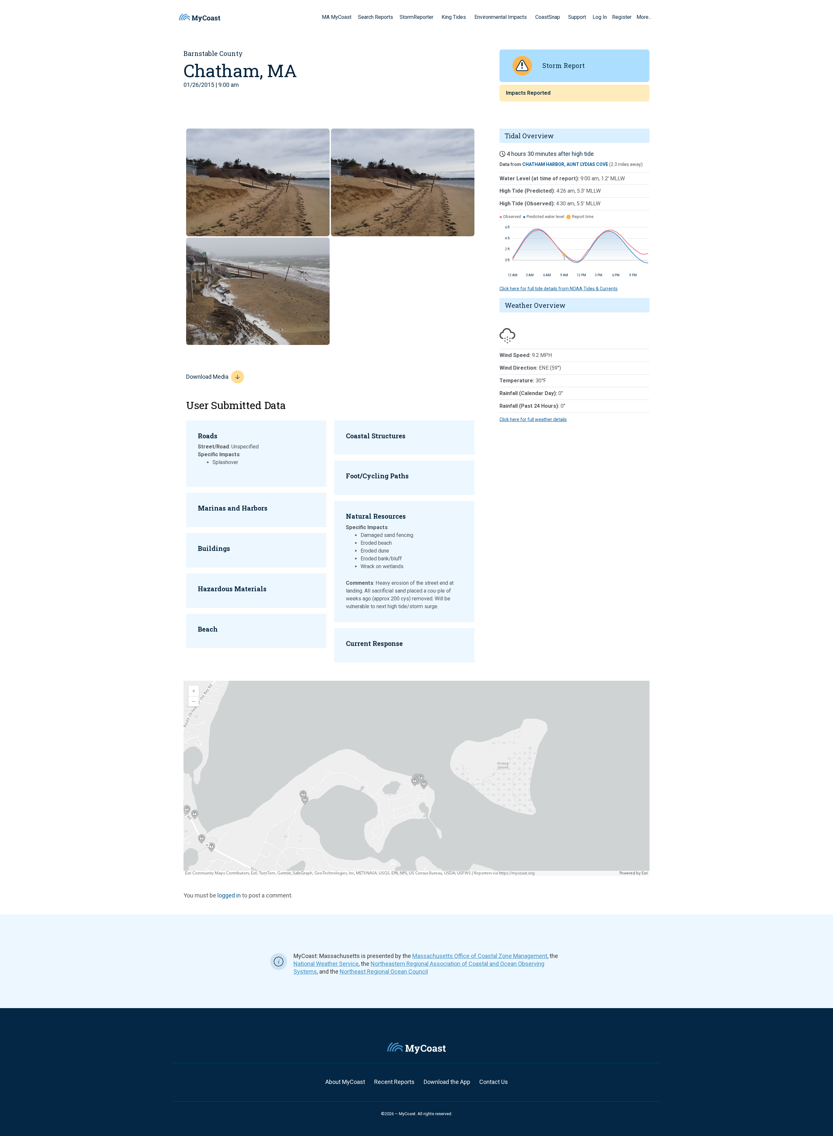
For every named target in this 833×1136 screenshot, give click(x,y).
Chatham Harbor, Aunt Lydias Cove (565, 164)
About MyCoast (345, 1081)
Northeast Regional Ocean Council (384, 971)
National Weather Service (326, 963)
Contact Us (493, 1081)
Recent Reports (394, 1081)
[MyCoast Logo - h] (199, 18)
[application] (416, 778)
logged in (229, 895)
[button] (435, 17)
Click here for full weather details (533, 419)
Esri (645, 873)
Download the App (447, 1081)
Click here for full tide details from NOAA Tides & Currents (558, 288)
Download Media (207, 376)
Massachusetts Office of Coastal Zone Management (479, 955)
